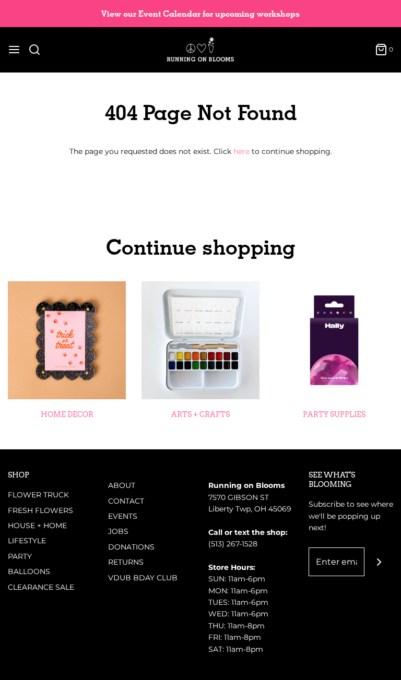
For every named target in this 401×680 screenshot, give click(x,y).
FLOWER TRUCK (38, 494)
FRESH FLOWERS (40, 510)
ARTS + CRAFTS (200, 414)
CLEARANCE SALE (41, 587)
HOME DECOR (67, 414)
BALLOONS (29, 571)
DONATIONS (131, 547)
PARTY (20, 556)
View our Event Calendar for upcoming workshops (200, 14)
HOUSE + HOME (37, 525)
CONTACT (126, 501)
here (241, 151)
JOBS (118, 531)
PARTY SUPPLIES (334, 414)
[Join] (378, 561)
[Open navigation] (14, 49)
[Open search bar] (38, 49)
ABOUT (121, 485)
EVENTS (122, 516)
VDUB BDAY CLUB (143, 577)
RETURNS (126, 562)
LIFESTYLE (27, 540)
